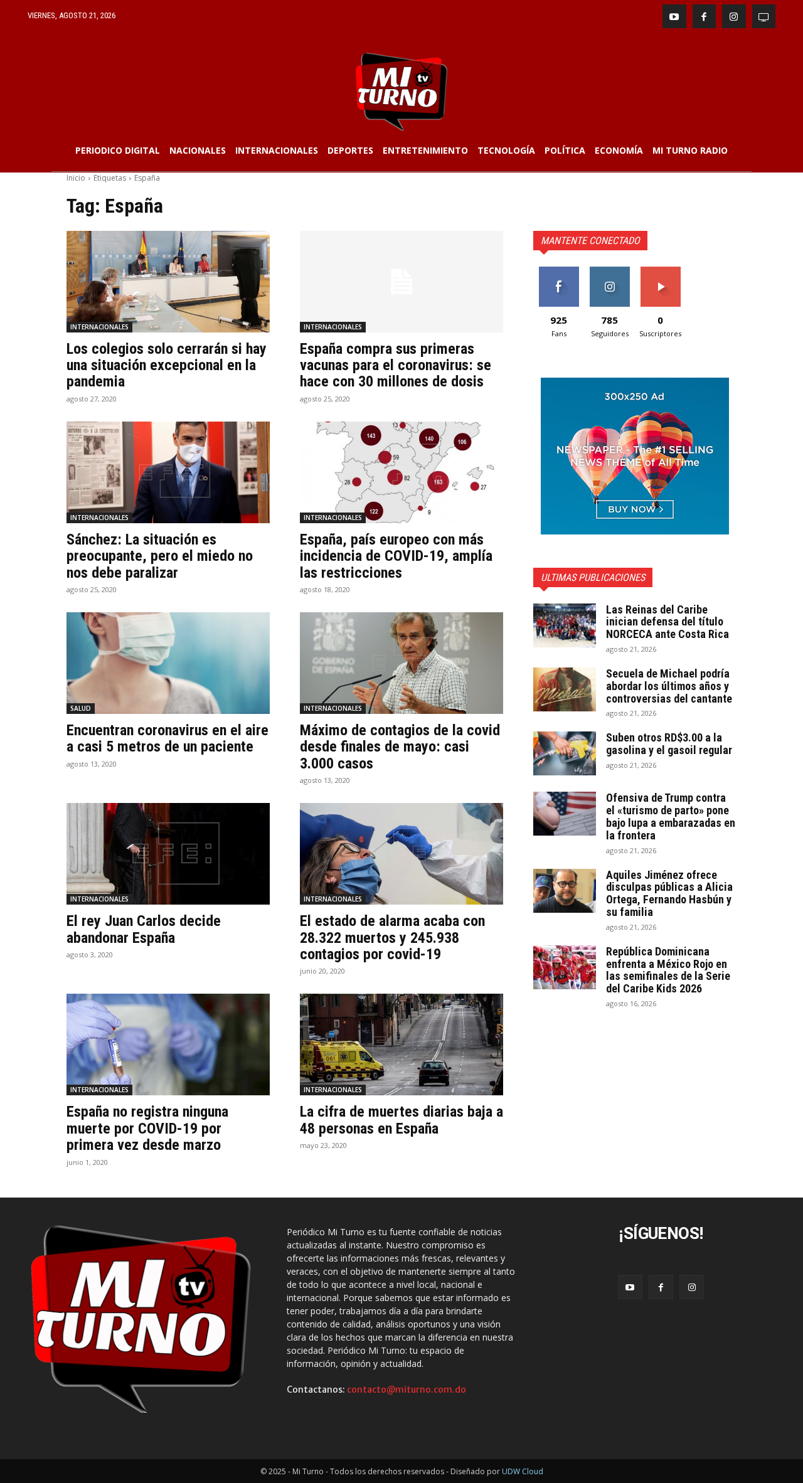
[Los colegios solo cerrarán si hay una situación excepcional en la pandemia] (168, 281)
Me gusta (559, 271)
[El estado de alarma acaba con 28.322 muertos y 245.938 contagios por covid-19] (401, 854)
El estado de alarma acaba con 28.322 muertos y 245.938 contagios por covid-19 (392, 937)
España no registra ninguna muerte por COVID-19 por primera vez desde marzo (147, 1128)
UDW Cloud (522, 1471)
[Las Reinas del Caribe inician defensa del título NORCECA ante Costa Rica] (564, 625)
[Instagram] (734, 16)
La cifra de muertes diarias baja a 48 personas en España (401, 1120)
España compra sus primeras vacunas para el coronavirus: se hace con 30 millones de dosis (395, 365)
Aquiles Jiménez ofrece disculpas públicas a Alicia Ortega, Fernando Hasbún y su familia (669, 893)
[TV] (764, 16)
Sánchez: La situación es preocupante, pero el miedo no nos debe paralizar (159, 556)
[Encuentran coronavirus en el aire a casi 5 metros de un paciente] (168, 663)
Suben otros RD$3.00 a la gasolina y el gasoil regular (669, 744)
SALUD (80, 708)
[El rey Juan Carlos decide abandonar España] (168, 854)
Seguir (609, 271)
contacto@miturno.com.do (406, 1389)
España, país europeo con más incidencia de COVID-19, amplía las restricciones (396, 556)
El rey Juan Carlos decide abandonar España (143, 929)
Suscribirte (660, 271)
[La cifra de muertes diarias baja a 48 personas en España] (401, 1044)
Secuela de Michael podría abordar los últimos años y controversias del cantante (669, 686)
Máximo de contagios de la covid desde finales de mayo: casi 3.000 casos (400, 746)
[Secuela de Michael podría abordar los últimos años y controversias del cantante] (564, 689)
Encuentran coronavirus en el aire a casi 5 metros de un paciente (167, 738)
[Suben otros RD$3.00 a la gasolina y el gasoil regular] (564, 753)
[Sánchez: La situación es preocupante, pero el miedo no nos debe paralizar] (168, 472)
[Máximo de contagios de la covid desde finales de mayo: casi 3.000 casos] (401, 663)
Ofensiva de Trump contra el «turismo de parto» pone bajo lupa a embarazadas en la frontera (670, 816)
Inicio (75, 178)
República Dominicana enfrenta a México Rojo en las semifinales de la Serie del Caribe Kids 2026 (668, 970)
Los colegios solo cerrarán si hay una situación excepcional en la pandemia (166, 365)
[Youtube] (674, 16)
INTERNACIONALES (99, 326)
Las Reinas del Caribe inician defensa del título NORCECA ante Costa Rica (667, 622)
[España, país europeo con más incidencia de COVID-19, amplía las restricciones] (401, 472)
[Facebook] (704, 16)
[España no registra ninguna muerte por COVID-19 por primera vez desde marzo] (168, 1044)
